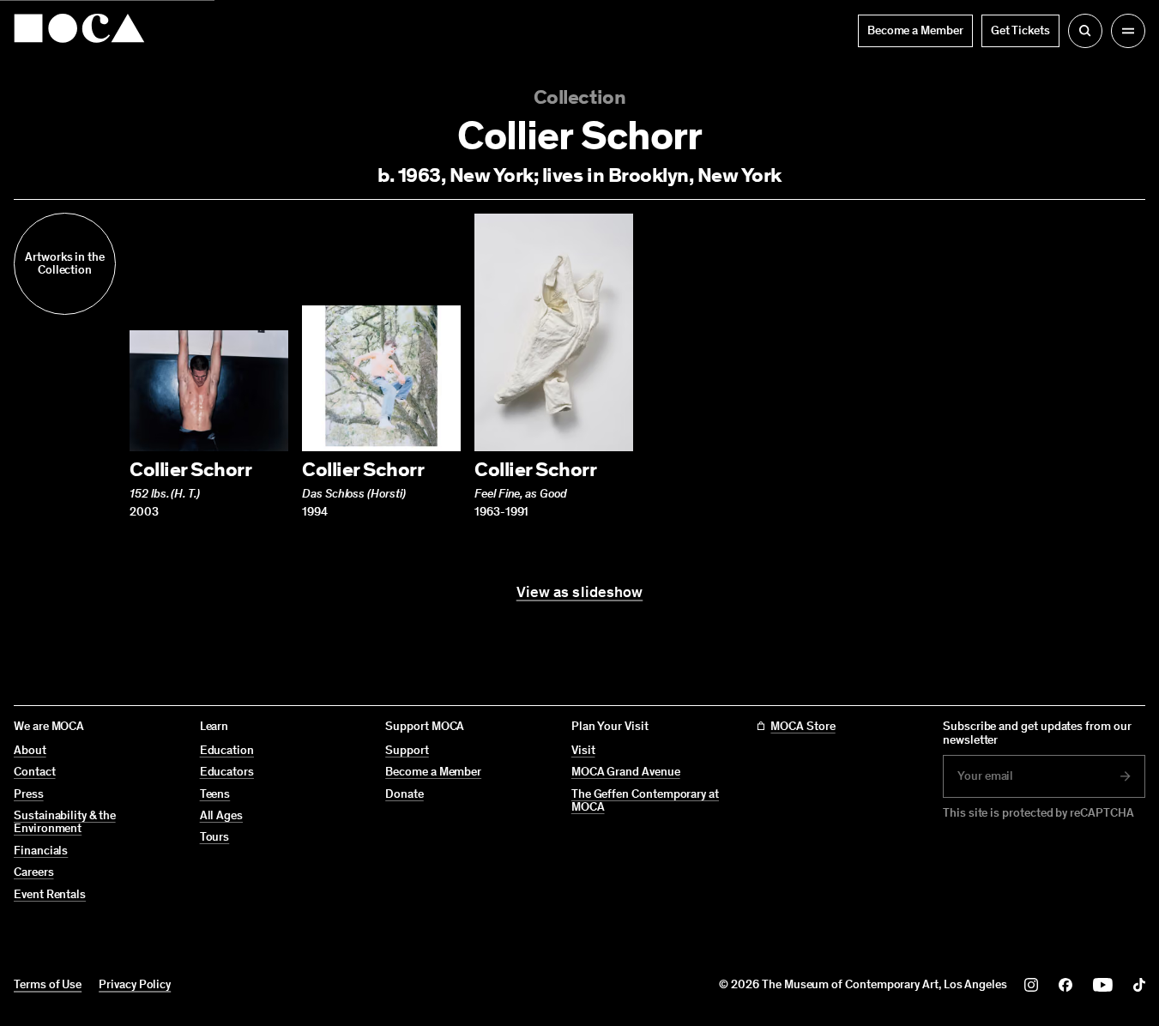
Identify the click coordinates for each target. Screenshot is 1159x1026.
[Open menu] (1128, 31)
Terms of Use (47, 984)
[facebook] (1065, 985)
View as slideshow (579, 592)
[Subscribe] (1125, 776)
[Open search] (1085, 31)
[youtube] (1103, 985)
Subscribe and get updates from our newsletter (1037, 733)
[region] (579, 366)
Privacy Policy (135, 984)
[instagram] (1031, 985)
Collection (579, 96)
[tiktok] (1139, 985)
